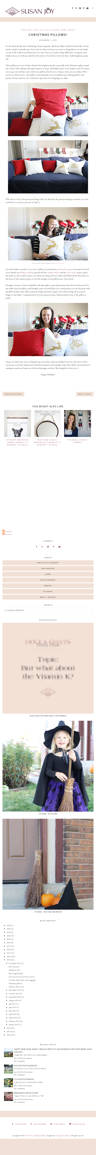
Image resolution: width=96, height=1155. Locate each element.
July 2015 (12, 1004)
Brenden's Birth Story (26, 1093)
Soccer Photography (25, 1065)
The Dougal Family (16, 973)
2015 (9, 960)
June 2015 (13, 1007)
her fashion (48, 568)
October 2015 (14, 993)
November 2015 (15, 990)
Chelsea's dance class (16, 986)
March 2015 (13, 1017)
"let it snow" (71, 272)
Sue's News (29, 1136)
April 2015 (13, 1014)
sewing (71, 30)
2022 (9, 935)
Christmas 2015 (14, 970)
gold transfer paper (64, 269)
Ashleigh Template (40, 1136)
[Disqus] (48, 489)
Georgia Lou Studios (63, 1136)
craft (36, 30)
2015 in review (14, 966)
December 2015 (15, 963)
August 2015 (14, 1000)
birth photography (48, 563)
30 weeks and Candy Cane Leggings (22, 980)
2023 (9, 932)
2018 (9, 949)
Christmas (26, 30)
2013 (9, 1031)
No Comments (19, 1061)
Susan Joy (8, 531)
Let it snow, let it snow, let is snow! (22, 976)
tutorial (48, 591)
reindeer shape (53, 272)
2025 (9, 925)
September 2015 (15, 997)
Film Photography (24, 1079)
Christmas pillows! (15, 983)
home (63, 30)
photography (48, 580)
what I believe (48, 597)
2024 (9, 928)
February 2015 (14, 1021)
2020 (9, 942)
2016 (9, 956)
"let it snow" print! (59, 263)
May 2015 (13, 1011)
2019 (9, 946)
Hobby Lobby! (26, 272)
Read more (28, 1058)
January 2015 (14, 1024)
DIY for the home (50, 30)
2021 (9, 939)
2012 (9, 1035)
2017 (9, 953)
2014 (9, 1028)
